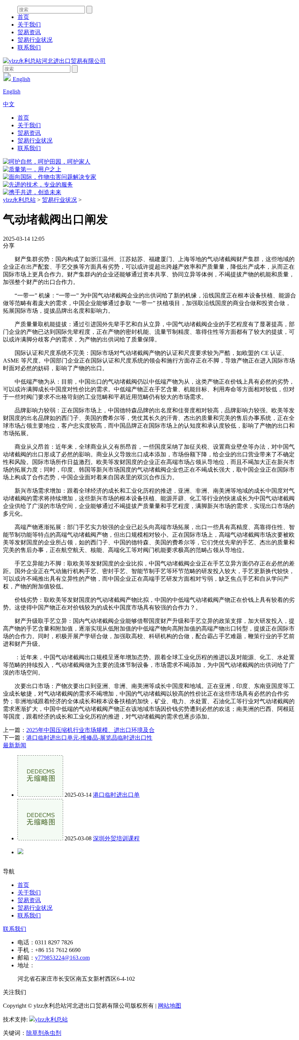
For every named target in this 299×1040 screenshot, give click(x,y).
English (20, 79)
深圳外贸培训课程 (116, 838)
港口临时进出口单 (116, 795)
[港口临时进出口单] (40, 795)
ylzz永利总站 (19, 200)
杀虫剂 (52, 1033)
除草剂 (35, 1033)
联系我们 (29, 47)
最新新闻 (14, 745)
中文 (9, 104)
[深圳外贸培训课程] (40, 838)
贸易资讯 (29, 32)
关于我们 (29, 24)
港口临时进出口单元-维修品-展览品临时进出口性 (89, 738)
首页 (23, 17)
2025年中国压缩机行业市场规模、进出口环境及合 (90, 730)
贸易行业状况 (35, 40)
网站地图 (169, 1006)
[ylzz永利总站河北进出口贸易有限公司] (54, 61)
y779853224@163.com (62, 958)
